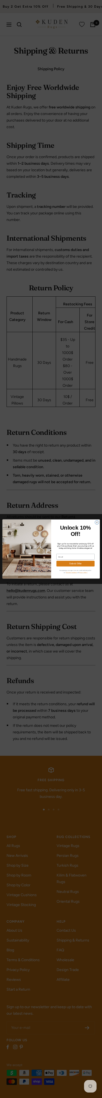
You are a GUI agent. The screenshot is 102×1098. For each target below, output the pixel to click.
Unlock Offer (75, 563)
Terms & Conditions (71, 572)
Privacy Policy (83, 572)
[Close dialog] (97, 522)
